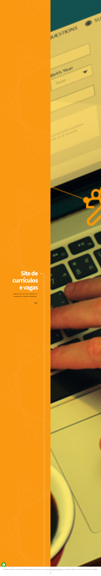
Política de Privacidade (55, 569)
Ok (50, 572)
